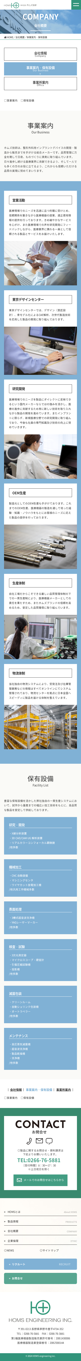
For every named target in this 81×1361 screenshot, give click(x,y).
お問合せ (17, 1278)
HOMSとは (42, 1212)
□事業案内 (11, 100)
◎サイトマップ (49, 1250)
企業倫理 (42, 1241)
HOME (10, 37)
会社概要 (20, 37)
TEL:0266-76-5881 (39, 1159)
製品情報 (42, 1221)
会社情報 (40, 54)
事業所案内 (40, 83)
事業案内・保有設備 (40, 68)
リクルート (41, 1264)
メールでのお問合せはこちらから (44, 1180)
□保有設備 (27, 100)
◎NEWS (9, 1250)
